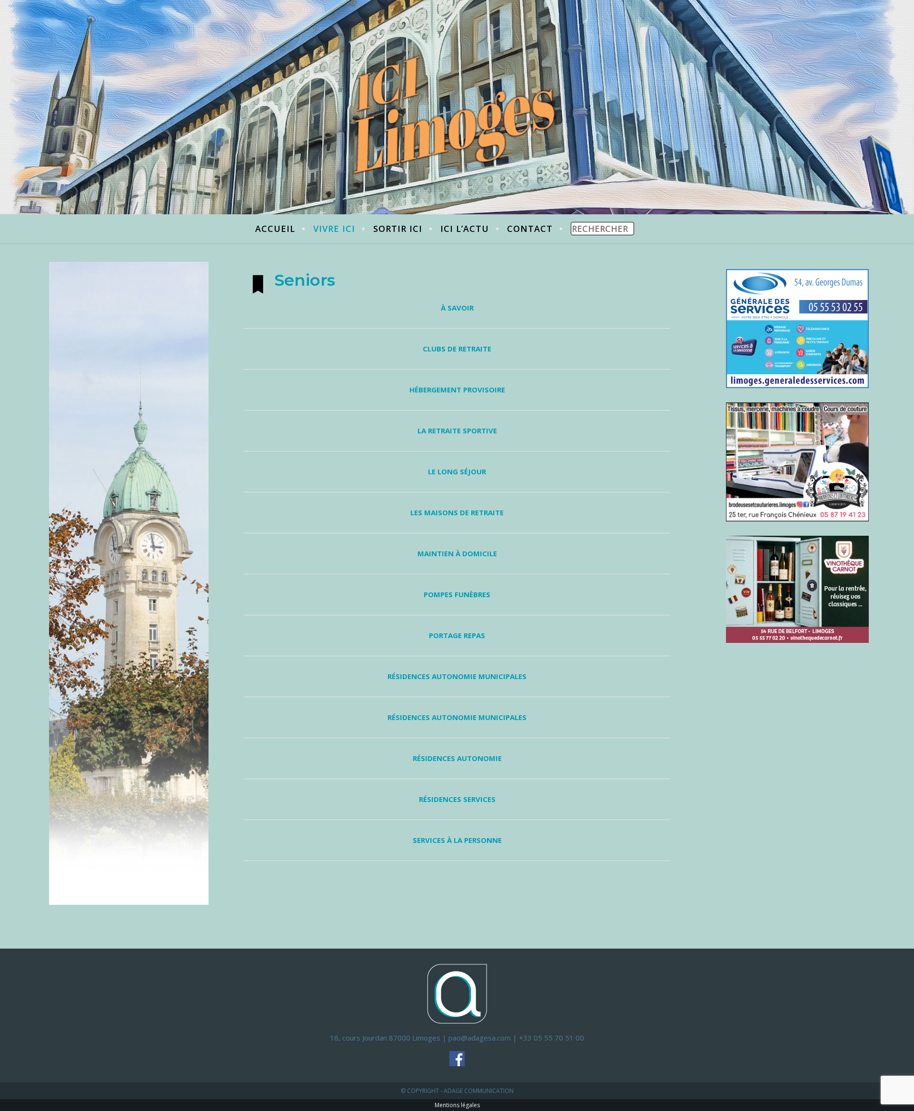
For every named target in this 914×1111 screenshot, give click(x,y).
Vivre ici (334, 228)
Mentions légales (457, 1105)
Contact (530, 228)
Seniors (304, 280)
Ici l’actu (464, 228)
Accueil (275, 228)
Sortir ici (397, 228)
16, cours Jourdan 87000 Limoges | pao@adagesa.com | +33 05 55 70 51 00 (457, 1037)
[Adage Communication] (457, 993)
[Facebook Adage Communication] (457, 1058)
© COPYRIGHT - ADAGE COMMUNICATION (457, 1091)
